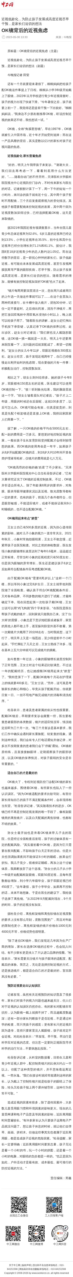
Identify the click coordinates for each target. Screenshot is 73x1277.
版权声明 (26, 1265)
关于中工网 (14, 1265)
